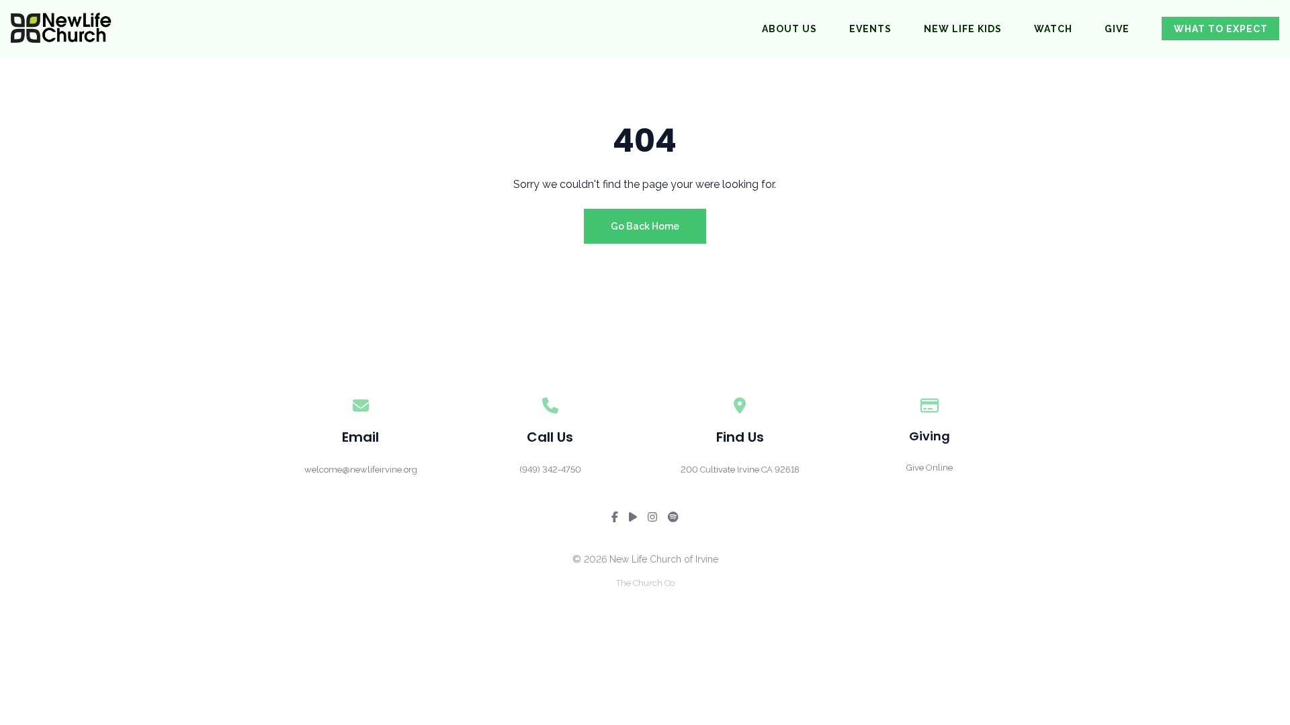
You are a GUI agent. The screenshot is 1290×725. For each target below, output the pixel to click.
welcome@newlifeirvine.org (360, 470)
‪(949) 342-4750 (550, 470)
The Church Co (645, 583)
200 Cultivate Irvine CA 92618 (740, 470)
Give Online (929, 468)
